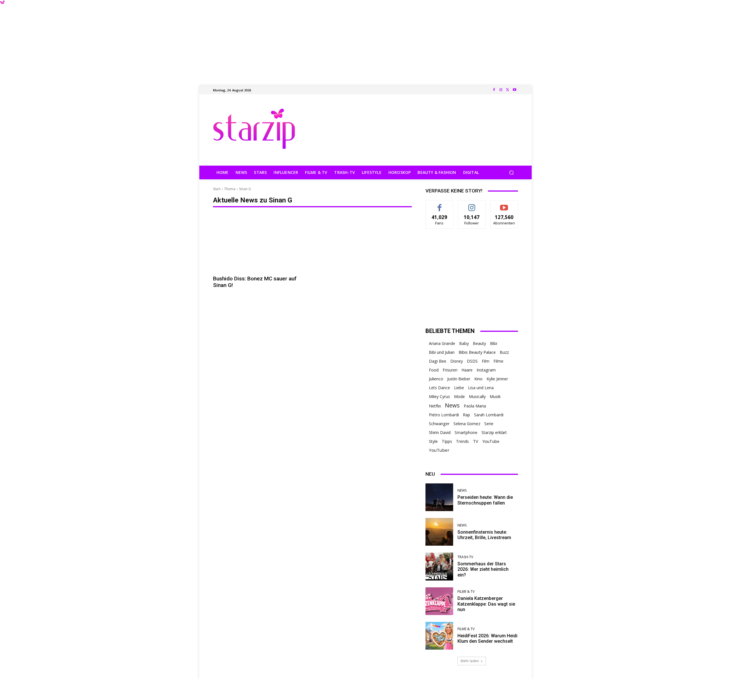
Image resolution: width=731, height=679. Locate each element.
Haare (467, 370)
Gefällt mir (439, 204)
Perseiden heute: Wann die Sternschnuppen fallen (485, 500)
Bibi (493, 343)
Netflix (435, 406)
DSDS (472, 361)
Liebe (459, 387)
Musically (477, 396)
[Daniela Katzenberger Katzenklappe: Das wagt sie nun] (439, 601)
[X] (507, 90)
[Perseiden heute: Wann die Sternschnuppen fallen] (439, 497)
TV (475, 441)
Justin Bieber (458, 378)
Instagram (486, 370)
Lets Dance (439, 387)
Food (434, 370)
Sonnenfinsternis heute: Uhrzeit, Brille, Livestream (484, 534)
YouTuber (439, 450)
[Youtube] (514, 90)
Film (485, 361)
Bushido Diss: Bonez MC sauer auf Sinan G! (254, 281)
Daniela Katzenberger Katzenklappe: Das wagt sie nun (486, 604)
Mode (459, 396)
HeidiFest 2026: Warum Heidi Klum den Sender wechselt (487, 638)
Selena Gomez (466, 423)
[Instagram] (500, 90)
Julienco (436, 378)
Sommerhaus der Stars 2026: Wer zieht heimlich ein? (483, 569)
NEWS (462, 490)
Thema (229, 188)
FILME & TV (466, 591)
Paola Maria (475, 406)
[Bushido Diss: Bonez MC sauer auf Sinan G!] (261, 243)
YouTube (490, 441)
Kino (478, 378)
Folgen (471, 204)
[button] (511, 172)
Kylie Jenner (497, 378)
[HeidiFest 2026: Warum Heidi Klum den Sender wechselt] (439, 636)
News (452, 405)
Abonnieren (504, 204)
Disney (456, 361)
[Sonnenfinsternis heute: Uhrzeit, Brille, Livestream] (439, 532)
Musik (495, 396)
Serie (488, 423)
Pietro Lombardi (444, 414)
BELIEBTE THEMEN (450, 331)
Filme (498, 361)
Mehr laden (470, 660)
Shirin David (440, 432)
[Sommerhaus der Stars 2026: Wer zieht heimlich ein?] (439, 566)
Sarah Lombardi (488, 414)
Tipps (447, 441)
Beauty (479, 343)
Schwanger (439, 423)
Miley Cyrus (439, 396)
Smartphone (466, 432)
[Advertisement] (365, 40)
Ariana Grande (442, 343)
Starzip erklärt (494, 432)
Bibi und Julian (442, 352)
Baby (464, 343)
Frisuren (450, 370)
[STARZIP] (254, 129)
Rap (466, 414)
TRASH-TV (465, 557)
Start (216, 188)
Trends (462, 441)
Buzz (504, 352)
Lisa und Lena (481, 387)
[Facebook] (494, 90)
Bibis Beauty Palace (477, 352)
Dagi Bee (437, 361)
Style (433, 441)
